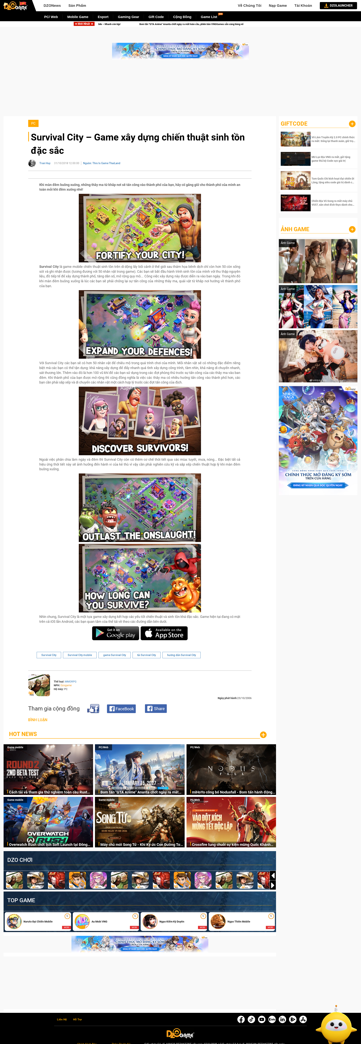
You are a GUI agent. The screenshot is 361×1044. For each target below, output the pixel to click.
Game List (209, 17)
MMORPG (71, 681)
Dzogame (66, 685)
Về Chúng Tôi (249, 6)
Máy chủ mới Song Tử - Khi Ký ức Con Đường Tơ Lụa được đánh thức (140, 844)
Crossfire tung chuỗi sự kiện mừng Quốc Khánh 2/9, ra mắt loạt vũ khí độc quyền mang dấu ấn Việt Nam (231, 844)
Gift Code (156, 17)
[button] (273, 885)
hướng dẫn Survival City (181, 655)
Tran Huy (44, 163)
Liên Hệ (62, 1019)
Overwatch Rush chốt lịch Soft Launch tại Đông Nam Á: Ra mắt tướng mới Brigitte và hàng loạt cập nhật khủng (48, 844)
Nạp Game (278, 6)
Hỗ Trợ (77, 1019)
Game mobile (15, 747)
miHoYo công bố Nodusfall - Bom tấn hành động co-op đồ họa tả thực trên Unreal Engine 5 (197, 24)
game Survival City (114, 655)
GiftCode (294, 123)
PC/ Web (51, 17)
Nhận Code (333, 139)
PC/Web (103, 747)
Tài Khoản (303, 6)
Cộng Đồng (182, 17)
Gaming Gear (128, 17)
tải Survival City (146, 655)
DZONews (52, 6)
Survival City (48, 655)
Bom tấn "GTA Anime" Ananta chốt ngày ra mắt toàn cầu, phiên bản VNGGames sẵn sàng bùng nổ (142, 792)
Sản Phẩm (77, 6)
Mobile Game (77, 17)
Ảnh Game (295, 229)
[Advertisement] (180, 89)
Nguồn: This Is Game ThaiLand (101, 163)
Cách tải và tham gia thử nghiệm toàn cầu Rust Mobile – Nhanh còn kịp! (48, 792)
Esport (103, 17)
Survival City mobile (80, 655)
